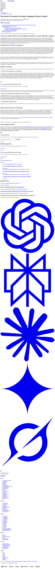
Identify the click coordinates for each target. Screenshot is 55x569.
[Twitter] (1, 476)
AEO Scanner (5, 548)
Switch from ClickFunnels (7, 529)
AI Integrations (5, 495)
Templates (4, 535)
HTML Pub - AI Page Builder (32, 561)
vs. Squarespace (5, 519)
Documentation (5, 538)
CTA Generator (5, 546)
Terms (13, 561)
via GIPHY (2, 38)
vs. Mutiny (4, 523)
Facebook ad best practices (48, 126)
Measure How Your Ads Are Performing (9, 30)
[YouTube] (3, 476)
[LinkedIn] (2, 476)
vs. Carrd (4, 520)
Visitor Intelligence (6, 487)
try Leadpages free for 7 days (45, 128)
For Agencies (5, 505)
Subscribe (17, 139)
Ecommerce (5, 489)
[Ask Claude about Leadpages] (27, 361)
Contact (4, 556)
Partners (4, 558)
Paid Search (5, 507)
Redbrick (10, 563)
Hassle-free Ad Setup (6, 26)
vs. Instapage (5, 516)
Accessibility (24, 561)
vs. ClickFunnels (5, 517)
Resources (2, 8)
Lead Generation (3, 13)
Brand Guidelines (6, 557)
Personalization (5, 485)
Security (4, 555)
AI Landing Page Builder (7, 480)
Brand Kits (4, 492)
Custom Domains (5, 491)
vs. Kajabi (4, 526)
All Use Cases (5, 511)
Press (3, 554)
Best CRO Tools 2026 (6, 530)
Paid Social (4, 508)
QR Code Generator (6, 545)
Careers (4, 553)
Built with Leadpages (6, 536)
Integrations (5, 494)
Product (2, 3)
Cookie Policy (17, 561)
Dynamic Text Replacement (7, 486)
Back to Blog (4, 12)
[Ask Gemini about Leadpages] (27, 415)
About (4, 552)
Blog (3, 534)
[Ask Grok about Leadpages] (27, 469)
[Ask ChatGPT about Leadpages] (27, 252)
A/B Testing (5, 481)
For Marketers (5, 503)
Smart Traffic (5, 482)
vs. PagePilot (5, 522)
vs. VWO (4, 524)
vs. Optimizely (5, 521)
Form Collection (5, 488)
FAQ (3, 537)
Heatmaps (4, 483)
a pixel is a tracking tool (16, 95)
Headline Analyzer (6, 543)
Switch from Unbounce (7, 528)
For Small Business (6, 506)
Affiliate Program (5, 539)
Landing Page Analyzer (7, 544)
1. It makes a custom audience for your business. (13, 27)
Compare (2, 6)
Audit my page (2, 88)
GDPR (21, 561)
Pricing (1, 9)
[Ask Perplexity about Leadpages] (27, 306)
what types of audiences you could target (30, 126)
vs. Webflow (5, 518)
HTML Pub (5, 559)
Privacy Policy (9, 561)
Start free (1, 148)
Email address (2, 139)
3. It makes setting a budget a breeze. (11, 29)
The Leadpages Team (4, 19)
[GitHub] (5, 476)
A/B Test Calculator (6, 547)
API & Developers (6, 497)
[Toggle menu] (1, 11)
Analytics (4, 484)
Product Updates (9, 13)
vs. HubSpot (5, 525)
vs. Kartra (4, 527)
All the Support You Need (7, 31)
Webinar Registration (6, 510)
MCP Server (5, 496)
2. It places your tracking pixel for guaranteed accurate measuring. (16, 28)
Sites (3, 490)
